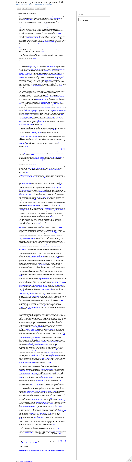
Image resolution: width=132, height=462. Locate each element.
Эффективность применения (26, 28)
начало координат (35, 138)
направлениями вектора (24, 343)
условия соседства (56, 187)
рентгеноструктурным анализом (35, 391)
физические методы (29, 392)
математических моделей (47, 246)
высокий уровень (42, 264)
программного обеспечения (33, 37)
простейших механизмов (42, 111)
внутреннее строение (49, 70)
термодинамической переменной (50, 103)
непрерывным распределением (28, 406)
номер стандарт (43, 226)
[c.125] (60, 441)
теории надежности (24, 175)
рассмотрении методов (24, 370)
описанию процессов (37, 398)
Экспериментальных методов (44, 407)
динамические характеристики (58, 110)
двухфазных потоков (24, 367)
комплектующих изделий (54, 169)
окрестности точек (36, 412)
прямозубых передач (36, 307)
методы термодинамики (58, 98)
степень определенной (28, 432)
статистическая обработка (32, 299)
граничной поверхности (42, 67)
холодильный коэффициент (56, 157)
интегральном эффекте (44, 358)
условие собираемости (30, 189)
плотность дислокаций (42, 401)
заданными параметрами (32, 205)
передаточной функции (54, 345)
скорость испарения (37, 288)
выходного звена (39, 343)
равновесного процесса (54, 431)
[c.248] (35, 442)
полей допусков (46, 295)
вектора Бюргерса (48, 403)
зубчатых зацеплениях (55, 18)
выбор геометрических (32, 344)
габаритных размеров (35, 339)
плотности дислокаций (59, 401)
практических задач (41, 99)
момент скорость (35, 384)
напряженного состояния (40, 162)
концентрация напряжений (56, 412)
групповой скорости (36, 132)
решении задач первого (27, 136)
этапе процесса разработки (37, 43)
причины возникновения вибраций (27, 111)
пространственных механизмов (41, 109)
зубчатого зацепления (24, 209)
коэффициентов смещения (52, 209)
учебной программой (46, 107)
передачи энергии (42, 74)
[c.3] (65, 441)
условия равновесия (60, 127)
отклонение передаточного (43, 197)
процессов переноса (46, 61)
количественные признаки (25, 74)
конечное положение (30, 140)
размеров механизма (43, 344)
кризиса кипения (23, 378)
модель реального (60, 72)
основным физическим (53, 355)
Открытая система (36, 85)
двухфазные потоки (47, 374)
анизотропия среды (37, 355)
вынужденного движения (47, 377)
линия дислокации (61, 410)
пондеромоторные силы (25, 285)
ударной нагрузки (39, 121)
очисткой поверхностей (30, 32)
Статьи (19, 8)
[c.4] (26, 442)
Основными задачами (24, 167)
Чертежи (25, 8)
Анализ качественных (48, 41)
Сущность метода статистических (27, 293)
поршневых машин (29, 19)
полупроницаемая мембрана (26, 323)
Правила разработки (24, 246)
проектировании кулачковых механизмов (31, 337)
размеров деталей (48, 17)
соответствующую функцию (26, 124)
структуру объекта (23, 249)
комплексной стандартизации (36, 168)
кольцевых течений (30, 374)
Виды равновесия (23, 127)
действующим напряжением (39, 385)
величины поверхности (24, 321)
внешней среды (51, 66)
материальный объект (33, 66)
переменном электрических (58, 285)
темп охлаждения (26, 183)
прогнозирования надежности (30, 176)
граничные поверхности (56, 74)
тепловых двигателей (40, 151)
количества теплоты (39, 158)
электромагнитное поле (34, 69)
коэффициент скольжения (47, 369)
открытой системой (42, 83)
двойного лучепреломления (33, 354)
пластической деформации (49, 398)
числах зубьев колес (45, 208)
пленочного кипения (40, 380)
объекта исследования (24, 73)
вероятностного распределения (31, 296)
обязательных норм (45, 427)
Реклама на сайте (29, 461)
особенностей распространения (53, 354)
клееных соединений (43, 28)
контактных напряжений (47, 339)
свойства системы (42, 102)
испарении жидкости (38, 285)
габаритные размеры (31, 350)
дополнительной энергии (58, 282)
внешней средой (59, 77)
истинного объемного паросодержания (29, 373)
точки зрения (51, 117)
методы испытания (32, 178)
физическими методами (33, 390)
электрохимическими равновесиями (28, 328)
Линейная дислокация (41, 402)
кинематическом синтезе (27, 117)
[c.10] (30, 442)
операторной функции (28, 114)
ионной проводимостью (37, 326)
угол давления (54, 341)
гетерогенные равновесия (30, 329)
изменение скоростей (36, 120)
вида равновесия (23, 129)
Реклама (43, 8)
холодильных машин (40, 157)
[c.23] (21, 442)
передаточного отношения (25, 194)
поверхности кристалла (36, 413)
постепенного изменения (37, 17)
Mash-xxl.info (22, 461)
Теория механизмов (60, 107)
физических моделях (53, 372)
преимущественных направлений (27, 362)
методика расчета (43, 376)
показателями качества (47, 171)
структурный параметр (39, 417)
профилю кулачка (54, 343)
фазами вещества (50, 329)
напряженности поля (47, 289)
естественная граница (33, 330)
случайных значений (24, 295)
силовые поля (36, 279)
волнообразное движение (41, 286)
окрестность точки (46, 413)
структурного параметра (36, 399)
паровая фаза (22, 334)
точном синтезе (42, 191)
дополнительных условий (25, 190)
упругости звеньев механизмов (30, 110)
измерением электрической (50, 391)
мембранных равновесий (52, 328)
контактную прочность (52, 231)
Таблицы (31, 8)
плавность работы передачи (44, 306)
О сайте (37, 8)
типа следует (36, 136)
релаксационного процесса (43, 100)
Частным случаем (41, 328)
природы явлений (50, 352)
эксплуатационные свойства (26, 345)
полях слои (21, 286)
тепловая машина (59, 69)
